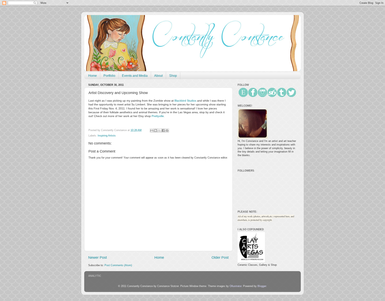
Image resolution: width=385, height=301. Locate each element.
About (158, 75)
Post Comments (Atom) (118, 265)
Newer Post (97, 258)
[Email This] (152, 130)
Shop (173, 75)
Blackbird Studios (185, 100)
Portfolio (109, 75)
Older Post (220, 258)
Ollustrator (235, 286)
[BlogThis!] (156, 130)
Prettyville (158, 116)
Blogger (261, 286)
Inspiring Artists (107, 135)
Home (92, 75)
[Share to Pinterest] (167, 130)
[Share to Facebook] (163, 130)
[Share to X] (159, 130)
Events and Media (135, 75)
